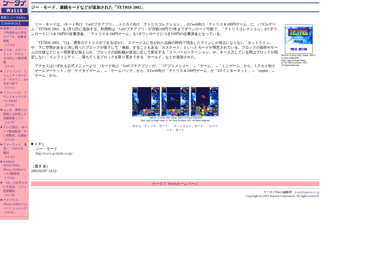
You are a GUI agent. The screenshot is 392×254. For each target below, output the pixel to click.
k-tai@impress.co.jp (307, 192)
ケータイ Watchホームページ (175, 184)
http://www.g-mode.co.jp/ (54, 153)
